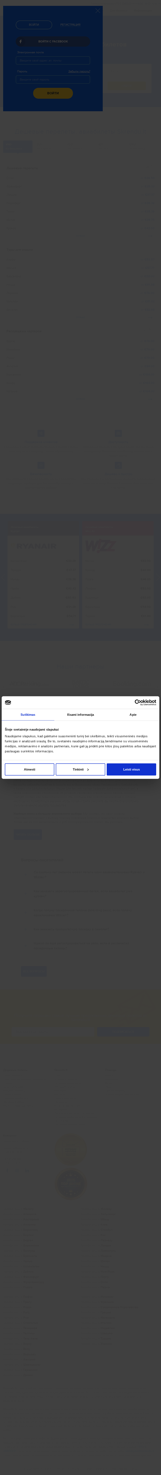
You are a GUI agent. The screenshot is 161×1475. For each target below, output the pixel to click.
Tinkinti (78, 769)
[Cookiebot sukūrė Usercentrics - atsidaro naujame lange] (137, 702)
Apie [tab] (133, 714)
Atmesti (29, 769)
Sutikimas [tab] (28, 714)
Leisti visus (131, 769)
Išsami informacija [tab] (80, 714)
